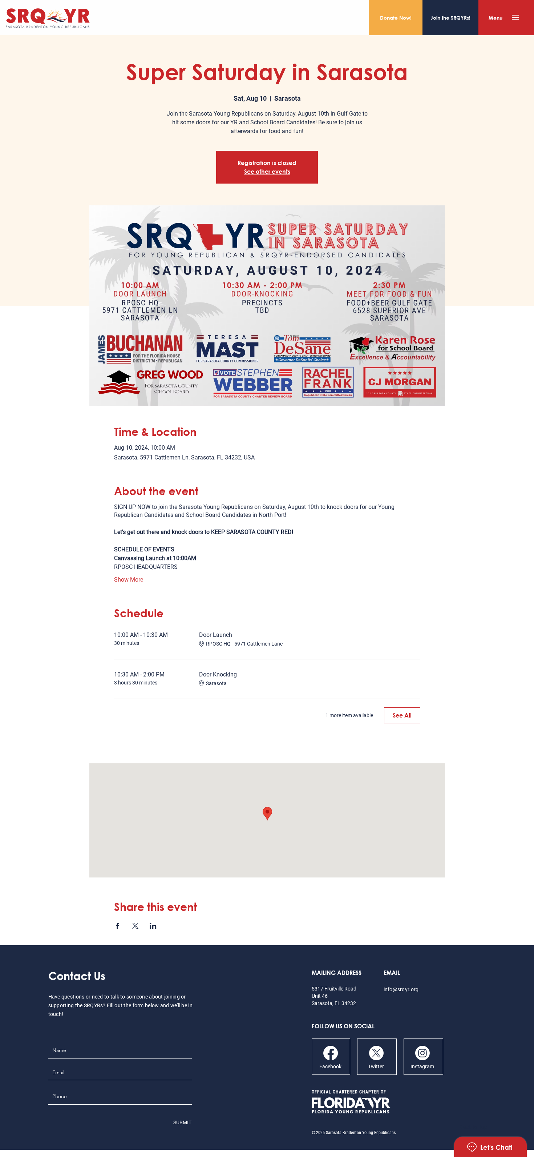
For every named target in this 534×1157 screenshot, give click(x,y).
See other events (267, 171)
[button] (515, 17)
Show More (128, 579)
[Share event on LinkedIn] (153, 926)
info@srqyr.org (401, 989)
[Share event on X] (135, 926)
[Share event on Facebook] (117, 926)
